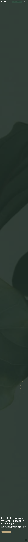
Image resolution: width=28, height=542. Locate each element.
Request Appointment (6, 531)
